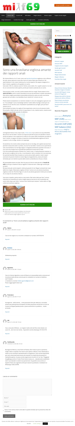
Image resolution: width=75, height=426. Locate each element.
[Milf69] (21, 6)
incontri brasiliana (18, 211)
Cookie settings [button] (37, 423)
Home (3, 15)
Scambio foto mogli (18, 19)
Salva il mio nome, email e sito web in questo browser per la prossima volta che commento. (27, 410)
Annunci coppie (48, 15)
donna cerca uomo (9, 211)
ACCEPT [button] (45, 423)
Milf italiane (28, 15)
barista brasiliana (32, 78)
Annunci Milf (10, 15)
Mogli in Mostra (37, 15)
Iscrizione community (43, 19)
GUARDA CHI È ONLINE (37, 24)
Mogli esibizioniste (6, 19)
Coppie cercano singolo (60, 15)
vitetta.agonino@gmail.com (26, 281)
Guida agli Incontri (30, 19)
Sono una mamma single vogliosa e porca (15, 214)
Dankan (9, 248)
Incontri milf (19, 15)
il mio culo (28, 133)
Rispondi (7, 239)
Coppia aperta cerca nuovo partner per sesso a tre (17, 213)
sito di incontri (26, 211)
